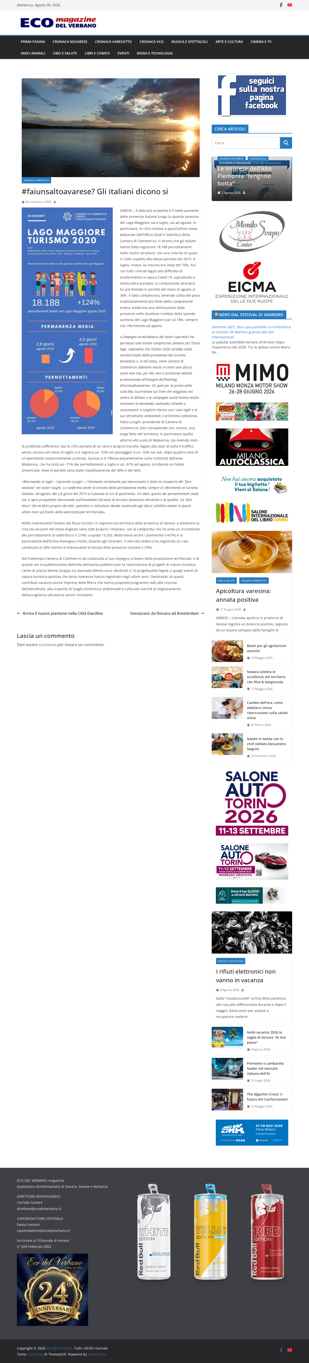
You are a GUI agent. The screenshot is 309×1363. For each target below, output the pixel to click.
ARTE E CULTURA (229, 41)
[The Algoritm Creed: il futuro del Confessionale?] (227, 1100)
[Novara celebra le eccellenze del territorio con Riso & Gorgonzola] (227, 680)
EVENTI (123, 53)
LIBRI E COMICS (97, 53)
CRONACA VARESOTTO (113, 41)
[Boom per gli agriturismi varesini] (227, 651)
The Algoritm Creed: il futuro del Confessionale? (267, 1097)
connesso (47, 644)
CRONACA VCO (152, 41)
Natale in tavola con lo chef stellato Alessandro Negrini (266, 743)
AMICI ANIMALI (33, 53)
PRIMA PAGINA (33, 41)
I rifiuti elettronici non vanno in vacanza (262, 179)
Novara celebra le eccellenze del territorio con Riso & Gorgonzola (266, 676)
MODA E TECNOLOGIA (155, 53)
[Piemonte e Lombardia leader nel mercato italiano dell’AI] (227, 1072)
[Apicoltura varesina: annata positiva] (252, 552)
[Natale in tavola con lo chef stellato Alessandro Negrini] (227, 747)
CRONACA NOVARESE (70, 41)
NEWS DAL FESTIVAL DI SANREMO (251, 314)
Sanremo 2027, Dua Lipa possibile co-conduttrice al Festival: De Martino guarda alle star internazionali (251, 332)
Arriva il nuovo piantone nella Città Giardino (63, 613)
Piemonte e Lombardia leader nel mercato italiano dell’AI (265, 1068)
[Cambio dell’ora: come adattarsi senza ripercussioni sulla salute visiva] (227, 713)
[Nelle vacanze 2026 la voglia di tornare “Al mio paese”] (227, 1041)
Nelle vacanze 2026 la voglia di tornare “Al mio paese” (266, 1037)
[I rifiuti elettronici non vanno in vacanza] (252, 932)
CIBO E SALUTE (65, 53)
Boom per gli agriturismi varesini (266, 648)
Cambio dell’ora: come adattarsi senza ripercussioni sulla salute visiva (267, 710)
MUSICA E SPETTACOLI (189, 41)
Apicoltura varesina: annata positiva (243, 595)
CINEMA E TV (261, 41)
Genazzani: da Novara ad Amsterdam (164, 613)
